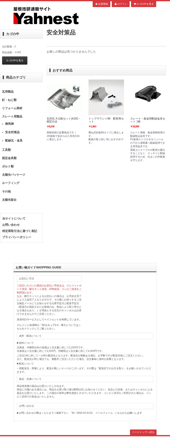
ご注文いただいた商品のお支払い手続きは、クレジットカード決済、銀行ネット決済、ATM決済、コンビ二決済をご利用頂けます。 (49, 289)
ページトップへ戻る (143, 432)
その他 (6, 191)
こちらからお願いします (128, 412)
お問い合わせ (11, 224)
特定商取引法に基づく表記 (19, 231)
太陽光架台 (9, 199)
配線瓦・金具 (14, 140)
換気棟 (9, 123)
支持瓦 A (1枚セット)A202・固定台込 (64, 120)
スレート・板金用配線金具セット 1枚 (147, 120)
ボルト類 (8, 166)
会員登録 (103, 3)
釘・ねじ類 (9, 99)
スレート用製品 (12, 116)
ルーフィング (10, 183)
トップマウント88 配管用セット (106, 120)
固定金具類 (9, 158)
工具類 (6, 149)
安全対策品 (12, 132)
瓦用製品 (8, 91)
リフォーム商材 (12, 108)
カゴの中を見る (145, 3)
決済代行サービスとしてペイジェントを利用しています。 (49, 319)
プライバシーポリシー (16, 237)
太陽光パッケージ (13, 174)
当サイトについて (14, 218)
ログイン (122, 3)
